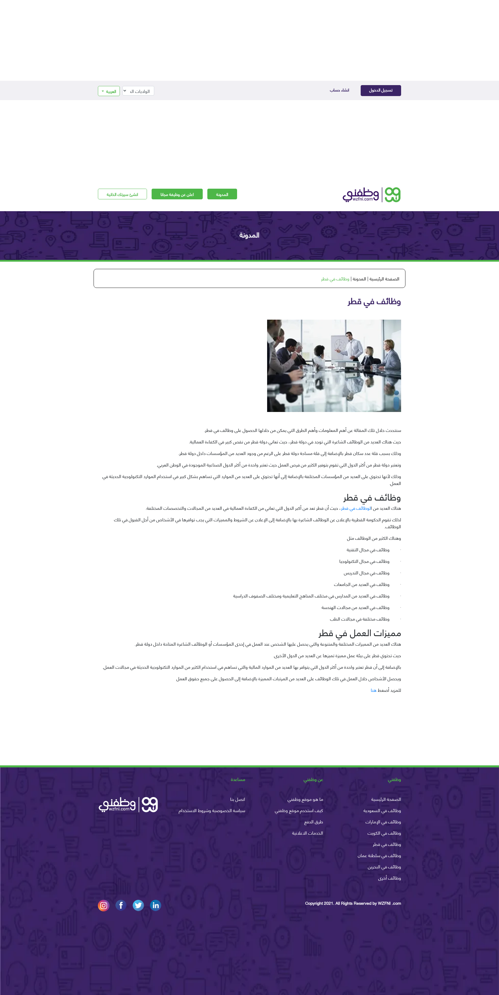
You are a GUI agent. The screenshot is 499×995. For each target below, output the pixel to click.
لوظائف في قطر (356, 507)
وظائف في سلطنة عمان (379, 855)
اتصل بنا (237, 798)
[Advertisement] (249, 40)
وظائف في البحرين (384, 866)
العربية (110, 91)
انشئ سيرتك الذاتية (122, 194)
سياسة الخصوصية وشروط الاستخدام (212, 810)
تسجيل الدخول (380, 89)
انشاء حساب (339, 89)
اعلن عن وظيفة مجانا (177, 194)
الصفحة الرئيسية (384, 278)
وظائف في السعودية (382, 810)
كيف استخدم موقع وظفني (299, 810)
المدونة (222, 194)
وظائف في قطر (387, 844)
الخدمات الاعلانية (307, 832)
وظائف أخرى (389, 877)
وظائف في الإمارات (383, 821)
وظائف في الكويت (384, 832)
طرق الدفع (313, 821)
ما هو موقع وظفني (305, 798)
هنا (374, 689)
